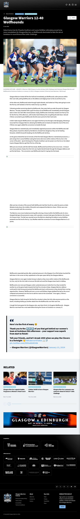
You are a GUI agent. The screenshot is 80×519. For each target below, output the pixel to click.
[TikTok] (56, 486)
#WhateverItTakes (33, 340)
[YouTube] (71, 486)
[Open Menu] (76, 5)
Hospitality (46, 501)
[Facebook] (67, 486)
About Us (32, 497)
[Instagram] (64, 486)
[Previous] (5, 403)
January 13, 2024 (57, 347)
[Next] (9, 403)
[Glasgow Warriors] (6, 5)
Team (45, 497)
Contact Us (32, 499)
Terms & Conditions (20, 505)
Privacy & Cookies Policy (21, 498)
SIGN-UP (62, 506)
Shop (45, 503)
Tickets (45, 499)
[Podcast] (75, 486)
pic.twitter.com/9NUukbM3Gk (24, 343)
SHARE (73, 17)
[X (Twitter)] (60, 486)
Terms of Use (19, 500)
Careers (31, 501)
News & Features (10, 14)
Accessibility (18, 503)
